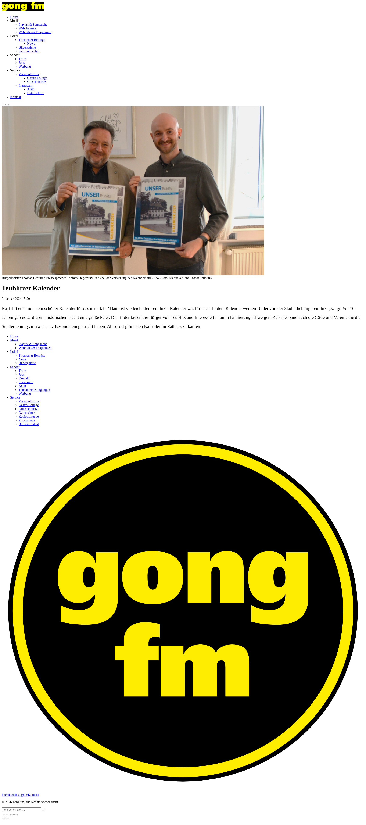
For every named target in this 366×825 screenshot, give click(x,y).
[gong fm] (23, 9)
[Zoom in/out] (16, 814)
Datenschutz (35, 93)
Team (22, 59)
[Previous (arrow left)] (3, 818)
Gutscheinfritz (36, 81)
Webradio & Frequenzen (35, 32)
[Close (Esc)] (3, 814)
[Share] (7, 814)
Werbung (25, 66)
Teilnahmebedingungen (34, 390)
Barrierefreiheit (29, 424)
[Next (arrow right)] (7, 818)
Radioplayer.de (29, 416)
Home (14, 17)
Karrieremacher (29, 51)
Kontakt (15, 97)
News (31, 43)
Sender (14, 367)
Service (15, 397)
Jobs (22, 62)
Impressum (26, 85)
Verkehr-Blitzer (29, 74)
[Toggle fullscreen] (12, 814)
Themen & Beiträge (32, 40)
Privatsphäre (27, 420)
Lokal (14, 351)
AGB (31, 89)
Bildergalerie (27, 47)
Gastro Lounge (37, 78)
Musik (14, 340)
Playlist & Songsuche (33, 24)
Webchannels (27, 28)
